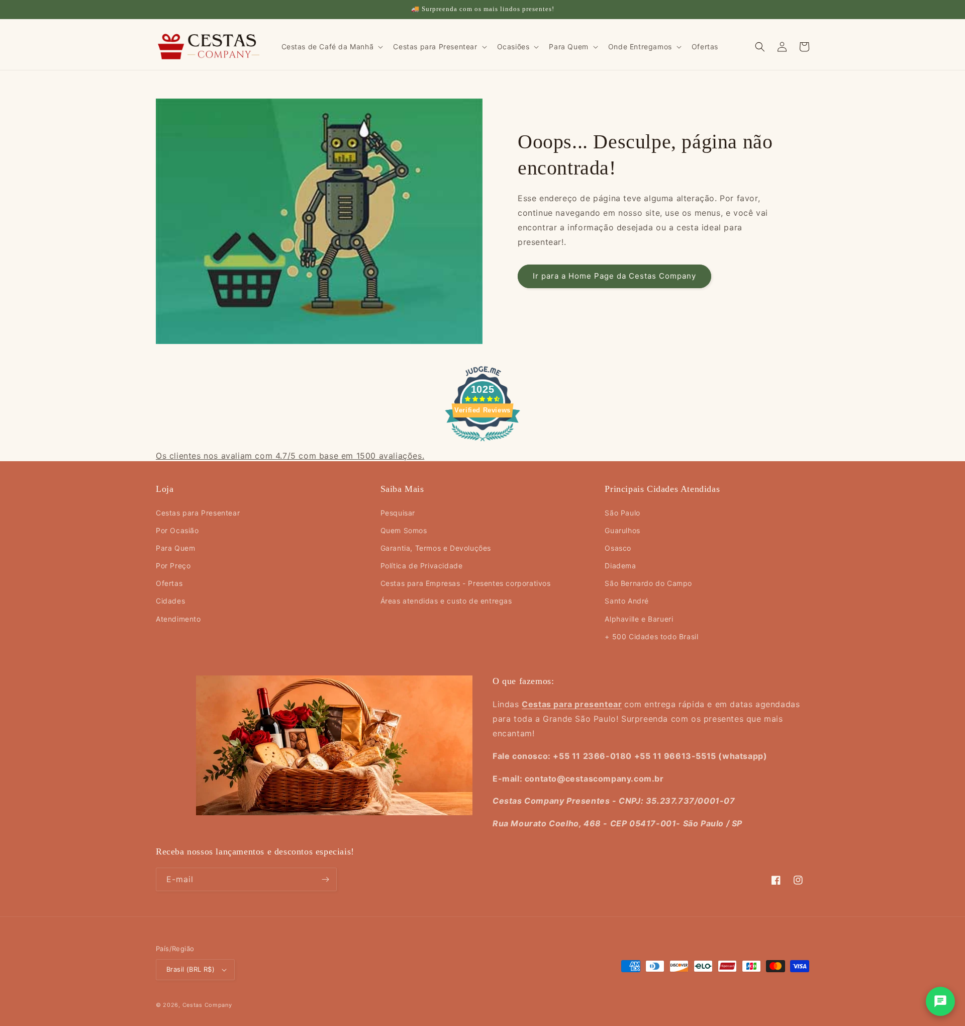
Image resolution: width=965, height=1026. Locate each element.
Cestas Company (207, 1004)
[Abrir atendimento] (940, 1001)
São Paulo (622, 512)
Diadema (620, 565)
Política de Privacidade (421, 565)
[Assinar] (325, 879)
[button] (331, 46)
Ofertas (169, 583)
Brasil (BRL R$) (190, 969)
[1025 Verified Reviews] (482, 443)
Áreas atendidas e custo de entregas (446, 600)
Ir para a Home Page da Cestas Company (614, 276)
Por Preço (173, 565)
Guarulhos (622, 530)
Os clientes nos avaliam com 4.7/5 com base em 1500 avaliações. (290, 456)
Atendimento (178, 619)
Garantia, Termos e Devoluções (435, 548)
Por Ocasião (177, 530)
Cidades (170, 600)
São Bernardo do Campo (648, 583)
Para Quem (175, 548)
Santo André (627, 600)
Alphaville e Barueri (639, 619)
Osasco (618, 548)
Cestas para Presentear (198, 512)
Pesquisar (397, 512)
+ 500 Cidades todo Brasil (651, 636)
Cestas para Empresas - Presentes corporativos (465, 583)
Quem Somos (403, 530)
